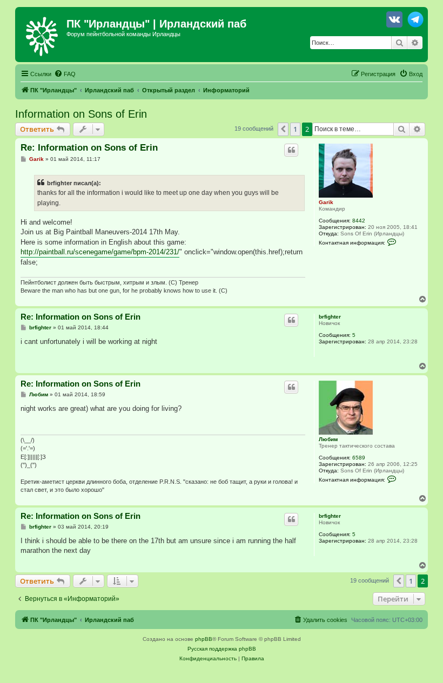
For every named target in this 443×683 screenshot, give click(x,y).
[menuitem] (65, 73)
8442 (358, 221)
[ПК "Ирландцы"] (42, 34)
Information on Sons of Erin (81, 114)
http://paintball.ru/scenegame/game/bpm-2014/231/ (100, 252)
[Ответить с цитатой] (291, 150)
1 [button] (295, 129)
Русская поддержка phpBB (221, 649)
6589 (358, 458)
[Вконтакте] (394, 21)
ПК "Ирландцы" (108, 24)
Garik (326, 202)
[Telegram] (415, 21)
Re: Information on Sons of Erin (89, 148)
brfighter (330, 317)
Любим (328, 439)
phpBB (203, 639)
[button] (283, 129)
